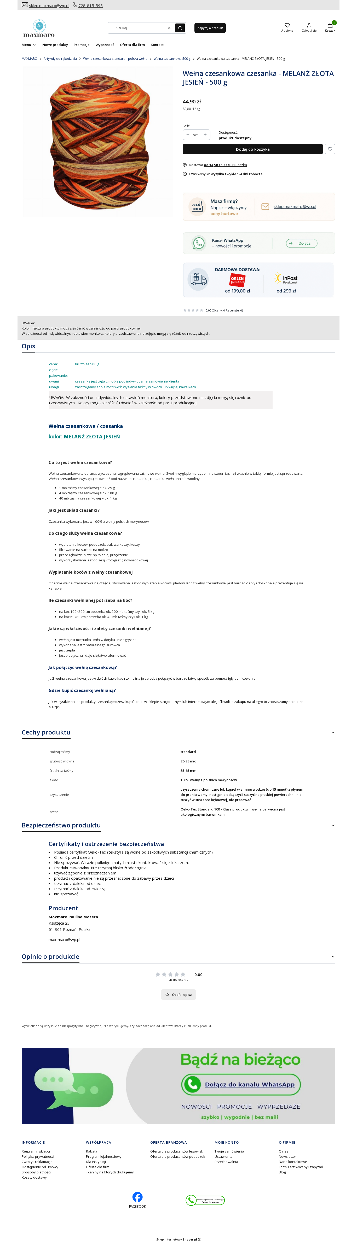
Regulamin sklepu (36, 1151)
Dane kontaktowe (293, 1161)
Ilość (186, 126)
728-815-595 (90, 5)
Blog (282, 1172)
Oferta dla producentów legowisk (176, 1151)
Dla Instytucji (96, 1161)
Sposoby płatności (36, 1172)
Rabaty (91, 1151)
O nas (283, 1151)
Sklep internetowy (176, 1239)
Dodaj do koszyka (253, 149)
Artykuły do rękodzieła (60, 58)
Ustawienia (223, 1156)
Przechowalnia (226, 1161)
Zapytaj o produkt (210, 28)
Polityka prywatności (38, 1156)
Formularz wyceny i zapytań (301, 1167)
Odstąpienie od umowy (40, 1167)
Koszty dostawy (34, 1177)
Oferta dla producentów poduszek (177, 1156)
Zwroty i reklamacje (37, 1161)
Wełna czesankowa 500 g (172, 58)
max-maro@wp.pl (64, 939)
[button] (180, 27)
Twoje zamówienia (229, 1151)
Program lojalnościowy (104, 1156)
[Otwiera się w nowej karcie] (205, 1200)
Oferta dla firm (97, 1167)
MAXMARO (29, 58)
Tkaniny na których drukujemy (110, 1172)
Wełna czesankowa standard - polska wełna (115, 58)
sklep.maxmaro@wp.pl (49, 5)
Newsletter (287, 1156)
